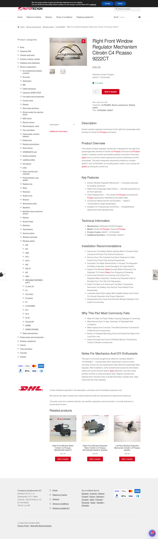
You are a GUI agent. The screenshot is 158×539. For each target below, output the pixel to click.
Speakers (26, 207)
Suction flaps (28, 221)
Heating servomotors (31, 144)
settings (93, 5)
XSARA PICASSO (32, 329)
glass (84, 157)
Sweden (100, 502)
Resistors (26, 191)
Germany (100, 496)
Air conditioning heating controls (32, 71)
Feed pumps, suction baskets (31, 135)
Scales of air (27, 195)
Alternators (27, 81)
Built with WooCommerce (41, 525)
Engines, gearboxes (28, 341)
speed (84, 166)
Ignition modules (29, 156)
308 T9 (28, 268)
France (92, 496)
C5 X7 (27, 317)
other (25, 167)
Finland (85, 496)
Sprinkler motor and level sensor (32, 212)
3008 (27, 253)
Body (22, 47)
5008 (27, 276)
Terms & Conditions (64, 17)
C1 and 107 (29, 286)
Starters (26, 217)
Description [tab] (54, 124)
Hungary (85, 499)
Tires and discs (26, 349)
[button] (83, 41)
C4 (26, 302)
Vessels (23, 356)
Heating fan (27, 140)
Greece (101, 493)
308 (26, 264)
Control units (28, 100)
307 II (27, 260)
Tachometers (28, 229)
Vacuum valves (28, 233)
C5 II (27, 313)
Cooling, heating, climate (30, 59)
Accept (107, 3)
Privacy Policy (23, 525)
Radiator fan (27, 184)
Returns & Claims (34, 17)
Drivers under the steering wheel (33, 113)
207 (26, 249)
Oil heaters (27, 163)
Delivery (48, 17)
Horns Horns (28, 148)
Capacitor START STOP (32, 92)
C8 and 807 (29, 321)
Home (19, 17)
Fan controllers (29, 130)
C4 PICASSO (60, 27)
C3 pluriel (29, 298)
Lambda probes (29, 160)
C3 (26, 290)
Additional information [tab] (59, 131)
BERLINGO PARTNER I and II (34, 281)
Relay (25, 188)
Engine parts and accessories (32, 337)
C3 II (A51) (29, 294)
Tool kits (23, 353)
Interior (23, 345)
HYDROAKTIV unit (30, 152)
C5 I (26, 310)
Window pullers (48, 27)
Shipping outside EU (84, 17)
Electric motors (29, 122)
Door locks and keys (31, 108)
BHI (24, 84)
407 (26, 272)
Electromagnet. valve (31, 126)
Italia (92, 499)
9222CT (110, 110)
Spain (93, 502)
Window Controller (30, 237)
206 (26, 245)
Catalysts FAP (25, 51)
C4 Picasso (102, 132)
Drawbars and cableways (30, 63)
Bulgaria (85, 493)
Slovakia (85, 505)
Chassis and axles (27, 55)
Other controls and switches (30, 172)
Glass (107, 269)
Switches (26, 225)
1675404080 (101, 110)
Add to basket (110, 91)
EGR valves (27, 118)
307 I (27, 256)
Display (26, 104)
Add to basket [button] (62, 459)
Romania (85, 502)
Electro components (33, 27)
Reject (120, 3)
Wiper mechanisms (30, 333)
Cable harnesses (29, 88)
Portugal (98, 499)
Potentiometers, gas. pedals (31, 178)
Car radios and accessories (33, 96)
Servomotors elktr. (30, 203)
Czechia (93, 493)
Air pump (26, 77)
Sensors (26, 199)
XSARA (28, 325)
